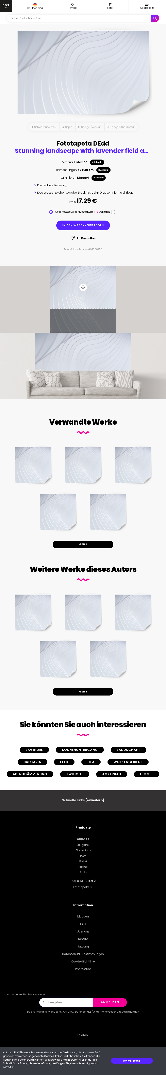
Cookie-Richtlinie (83, 961)
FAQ (83, 924)
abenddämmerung (30, 774)
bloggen (83, 916)
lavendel (34, 749)
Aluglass (83, 845)
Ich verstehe (131, 1060)
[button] (35, 6)
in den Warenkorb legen (83, 225)
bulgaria (32, 762)
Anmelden (110, 1002)
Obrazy (83, 839)
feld (64, 762)
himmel (146, 774)
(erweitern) (94, 800)
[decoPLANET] (6, 6)
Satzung (83, 946)
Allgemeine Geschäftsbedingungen (116, 1011)
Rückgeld (97, 162)
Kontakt (83, 939)
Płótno (83, 867)
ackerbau (111, 774)
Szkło (83, 872)
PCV (83, 856)
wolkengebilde (128, 762)
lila (91, 762)
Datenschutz (83, 1011)
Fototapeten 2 (83, 881)
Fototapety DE (83, 887)
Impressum (83, 969)
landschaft (128, 749)
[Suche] (155, 18)
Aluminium (83, 850)
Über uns (83, 931)
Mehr (83, 544)
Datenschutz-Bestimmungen (83, 954)
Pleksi (83, 861)
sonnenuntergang (80, 749)
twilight (74, 774)
